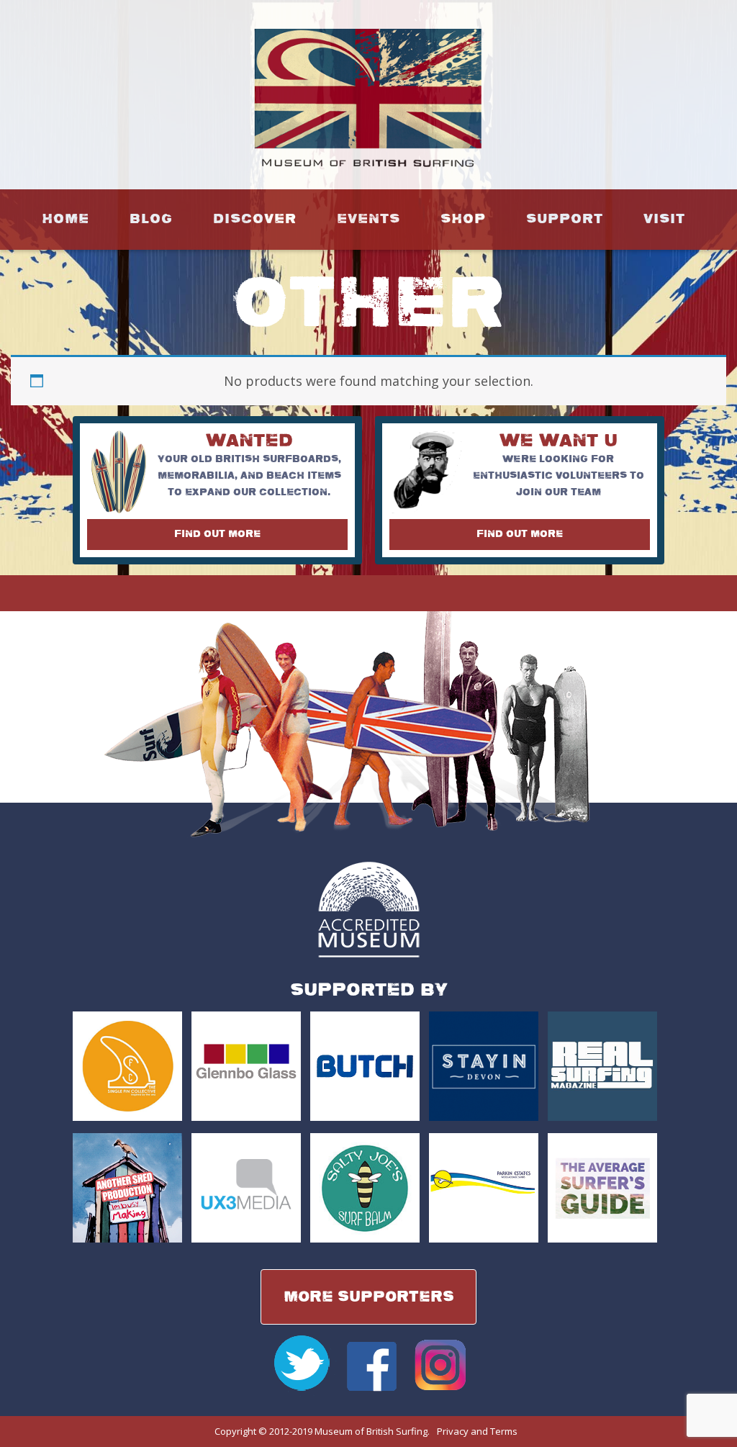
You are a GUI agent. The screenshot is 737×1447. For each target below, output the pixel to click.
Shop (463, 219)
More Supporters (369, 1296)
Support (564, 219)
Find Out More (217, 533)
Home (65, 219)
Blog (151, 219)
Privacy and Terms (477, 1431)
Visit (664, 219)
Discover (255, 219)
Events (368, 219)
